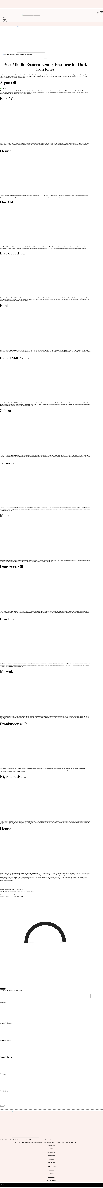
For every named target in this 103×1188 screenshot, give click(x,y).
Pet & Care (5, 20)
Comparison (3, 1002)
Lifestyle (4, 19)
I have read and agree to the (12, 990)
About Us (51, 1170)
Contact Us (5, 21)
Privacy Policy (18, 990)
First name (16, 894)
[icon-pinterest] (3, 1)
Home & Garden (51, 1162)
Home (102, 9)
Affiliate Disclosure (51, 1180)
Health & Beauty (100, 12)
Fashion (101, 11)
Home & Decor (100, 13)
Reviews (4, 17)
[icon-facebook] (1, 1)
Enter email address (18, 896)
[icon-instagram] (2, 1)
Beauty (45, 58)
